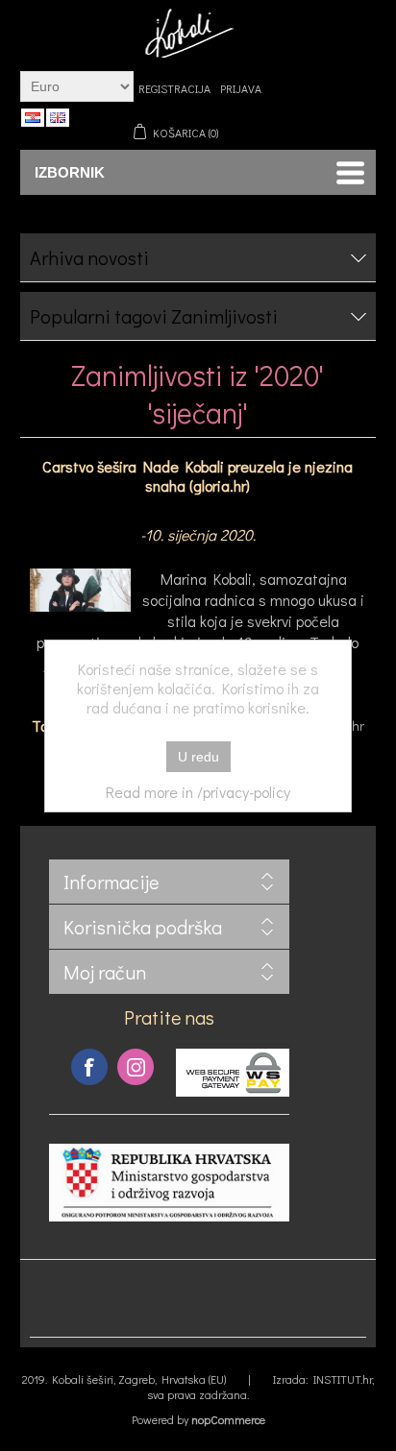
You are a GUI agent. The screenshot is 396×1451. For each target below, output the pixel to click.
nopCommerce (228, 1419)
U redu (198, 756)
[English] (57, 117)
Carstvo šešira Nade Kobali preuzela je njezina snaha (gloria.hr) (197, 476)
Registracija (174, 88)
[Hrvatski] (32, 117)
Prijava (240, 88)
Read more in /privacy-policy (198, 792)
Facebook (89, 1067)
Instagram (135, 1067)
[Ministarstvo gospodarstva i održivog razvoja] (169, 1216)
